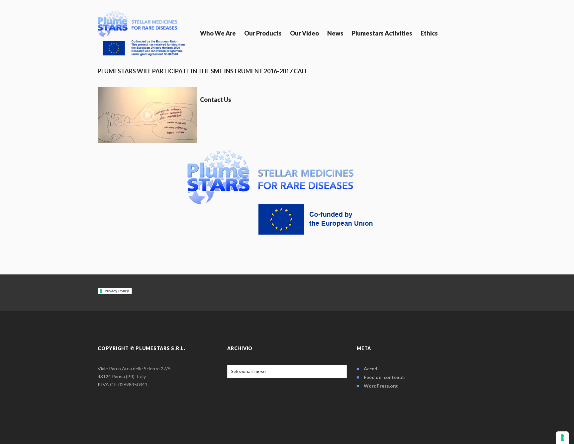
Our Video (304, 33)
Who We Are (218, 33)
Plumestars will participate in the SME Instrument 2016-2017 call (203, 71)
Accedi (371, 368)
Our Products (263, 33)
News (335, 33)
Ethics (429, 33)
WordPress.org (381, 386)
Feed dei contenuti (385, 377)
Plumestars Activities (382, 33)
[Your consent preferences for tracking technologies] (562, 437)
